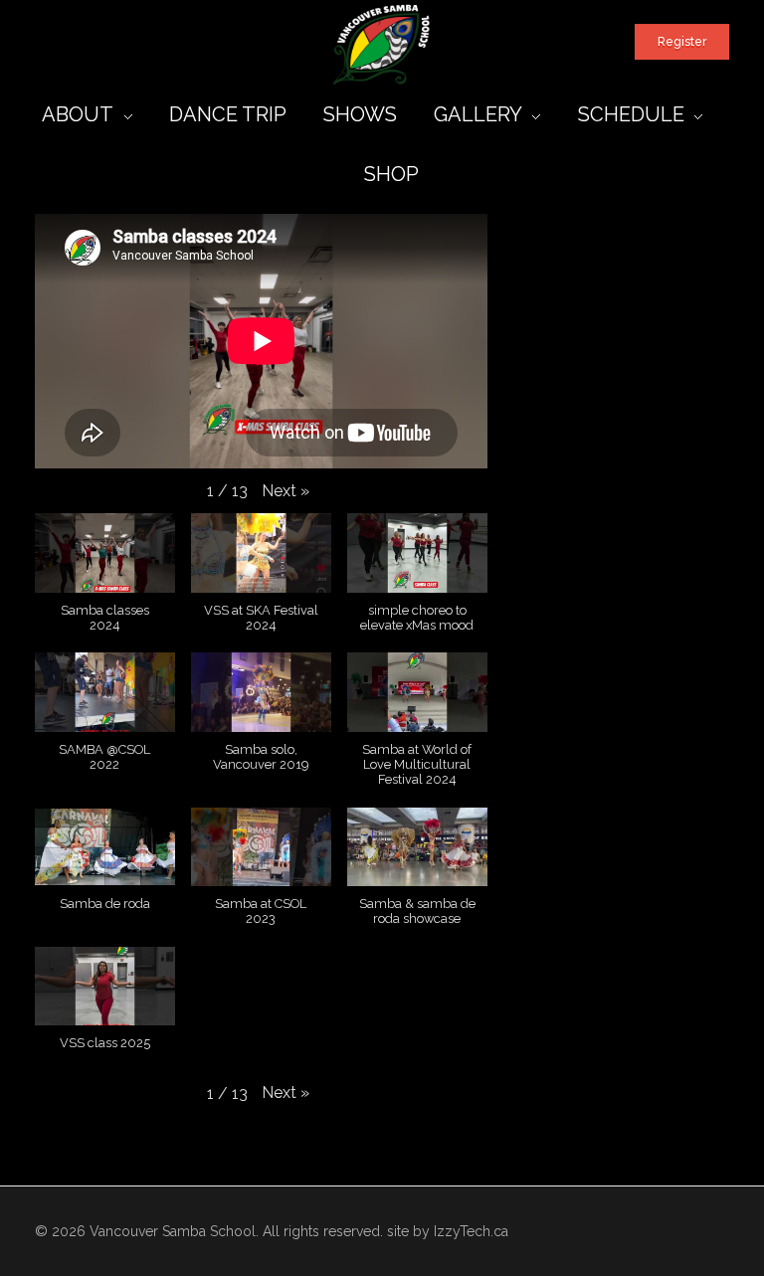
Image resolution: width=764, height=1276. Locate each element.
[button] (285, 491)
